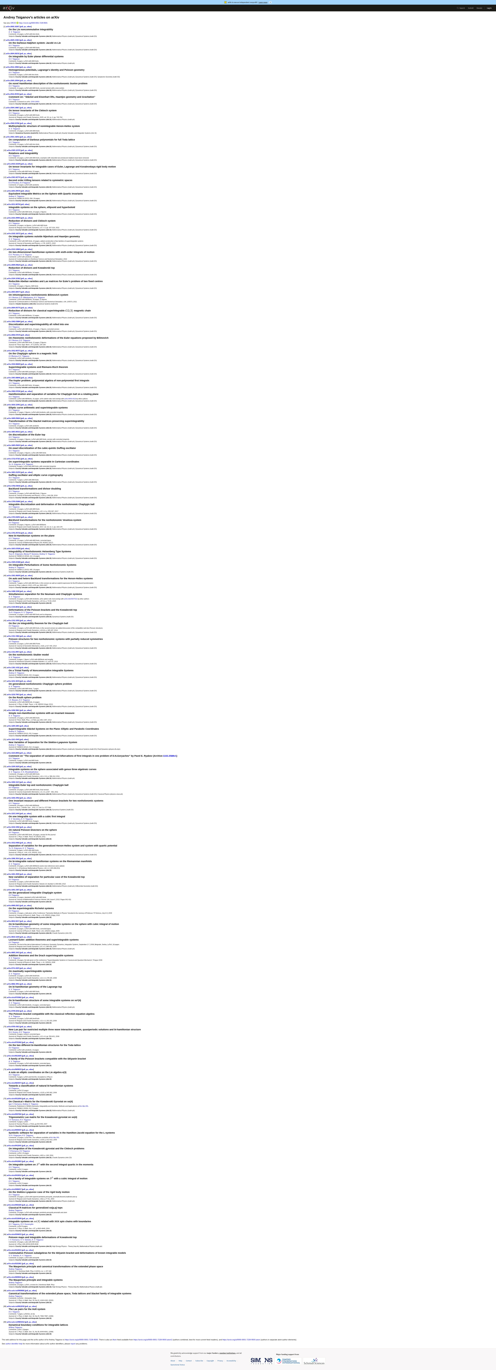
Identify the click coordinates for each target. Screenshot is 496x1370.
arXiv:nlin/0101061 (14, 1264)
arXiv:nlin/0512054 (14, 1099)
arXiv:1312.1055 (13, 620)
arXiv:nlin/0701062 (14, 1042)
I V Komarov (14, 1151)
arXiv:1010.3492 (13, 827)
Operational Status (178, 1365)
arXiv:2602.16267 (12, 27)
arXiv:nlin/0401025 (14, 1205)
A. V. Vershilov (14, 819)
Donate (479, 8)
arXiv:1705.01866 (13, 501)
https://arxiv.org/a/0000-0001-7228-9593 (81, 1340)
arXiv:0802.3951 (13, 984)
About (173, 1361)
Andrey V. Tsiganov (16, 196)
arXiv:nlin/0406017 (14, 1189)
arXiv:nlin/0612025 (14, 1056)
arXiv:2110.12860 (13, 249)
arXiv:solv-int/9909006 (15, 1291)
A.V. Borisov (13, 297)
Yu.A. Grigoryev (15, 1135)
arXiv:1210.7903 (13, 695)
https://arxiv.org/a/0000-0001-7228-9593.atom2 (152, 1340)
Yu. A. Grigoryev (15, 848)
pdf (21, 27)
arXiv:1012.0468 (13, 843)
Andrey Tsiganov (15, 1210)
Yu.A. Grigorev (14, 612)
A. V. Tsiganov (14, 32)
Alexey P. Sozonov (31, 554)
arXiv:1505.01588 (13, 562)
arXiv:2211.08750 (13, 204)
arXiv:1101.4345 (13, 739)
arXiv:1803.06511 (13, 432)
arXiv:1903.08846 (13, 378)
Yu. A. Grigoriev (15, 464)
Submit (471, 8)
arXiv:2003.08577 (13, 292)
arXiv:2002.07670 (13, 335)
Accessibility (231, 1361)
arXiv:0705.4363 (13, 1027)
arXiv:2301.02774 (13, 177)
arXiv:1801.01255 (13, 472)
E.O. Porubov (14, 255)
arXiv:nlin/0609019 (14, 1069)
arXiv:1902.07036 (13, 391)
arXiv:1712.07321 (13, 459)
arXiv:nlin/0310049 (14, 1218)
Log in (489, 8)
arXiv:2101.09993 (13, 218)
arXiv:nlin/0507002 (14, 1114)
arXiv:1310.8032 (13, 607)
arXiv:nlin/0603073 (14, 1083)
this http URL (83, 1106)
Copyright (210, 1361)
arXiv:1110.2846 (13, 753)
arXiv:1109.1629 (13, 766)
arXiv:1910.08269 (13, 364)
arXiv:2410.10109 (13, 164)
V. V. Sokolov (26, 1240)
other (29, 27)
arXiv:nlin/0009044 (14, 1277)
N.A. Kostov (13, 1032)
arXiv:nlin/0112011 (14, 1250)
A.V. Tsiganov (14, 45)
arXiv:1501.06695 (13, 576)
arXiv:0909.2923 (13, 906)
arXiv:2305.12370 (13, 150)
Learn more (263, 2)
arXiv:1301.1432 (13, 668)
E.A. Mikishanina (26, 297)
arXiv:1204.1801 (13, 726)
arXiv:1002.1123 (13, 782)
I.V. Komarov (14, 1120)
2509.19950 (35, 101)
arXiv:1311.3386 (13, 636)
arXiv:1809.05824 (13, 418)
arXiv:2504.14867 (12, 108)
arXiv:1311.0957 (13, 652)
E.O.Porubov (14, 183)
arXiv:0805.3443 (13, 953)
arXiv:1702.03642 (13, 486)
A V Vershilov (14, 927)
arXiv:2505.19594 (12, 81)
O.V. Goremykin (27, 1224)
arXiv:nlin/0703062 (14, 997)
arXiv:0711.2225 (13, 968)
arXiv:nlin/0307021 (70, 599)
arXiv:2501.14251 (12, 137)
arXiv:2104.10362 (13, 278)
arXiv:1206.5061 (13, 710)
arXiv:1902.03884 (13, 322)
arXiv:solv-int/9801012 (15, 1322)
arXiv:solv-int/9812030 (15, 1306)
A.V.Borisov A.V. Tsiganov (19, 356)
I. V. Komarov (14, 1240)
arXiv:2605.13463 (12, 40)
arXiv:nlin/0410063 (14, 1161)
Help (180, 1361)
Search (462, 8)
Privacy (220, 1361)
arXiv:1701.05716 (13, 533)
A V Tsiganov (14, 523)
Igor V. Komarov (15, 1104)
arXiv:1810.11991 (13, 405)
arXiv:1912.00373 (13, 351)
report (73, 1344)
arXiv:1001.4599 (13, 874)
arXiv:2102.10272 (13, 234)
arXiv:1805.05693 (13, 445)
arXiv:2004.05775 (13, 308)
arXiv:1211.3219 (13, 681)
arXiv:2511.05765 (12, 94)
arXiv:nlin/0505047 (14, 1130)
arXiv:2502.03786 (12, 123)
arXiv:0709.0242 (13, 1011)
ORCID (13, 23)
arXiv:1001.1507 (13, 890)
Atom (115, 1340)
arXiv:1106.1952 (13, 798)
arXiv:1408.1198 (13, 591)
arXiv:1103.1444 (13, 814)
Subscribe (199, 1361)
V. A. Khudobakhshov (29, 772)
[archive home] (8, 8)
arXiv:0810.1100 (13, 937)
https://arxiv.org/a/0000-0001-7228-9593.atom (241, 1340)
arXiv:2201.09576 (13, 191)
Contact (189, 1361)
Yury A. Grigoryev (16, 554)
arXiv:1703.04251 (13, 517)
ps (25, 27)
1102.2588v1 (169, 756)
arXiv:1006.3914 (13, 858)
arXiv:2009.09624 (13, 265)
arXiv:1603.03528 (13, 549)
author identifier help (14, 1344)
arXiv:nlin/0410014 (14, 1175)
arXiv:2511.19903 (12, 67)
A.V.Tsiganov (25, 183)
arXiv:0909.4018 (70, 399)
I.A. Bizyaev (13, 700)
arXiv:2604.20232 (12, 54)
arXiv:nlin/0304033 (14, 1234)
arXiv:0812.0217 (13, 921)
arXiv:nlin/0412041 (14, 1146)
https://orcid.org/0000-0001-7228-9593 (33, 23)
